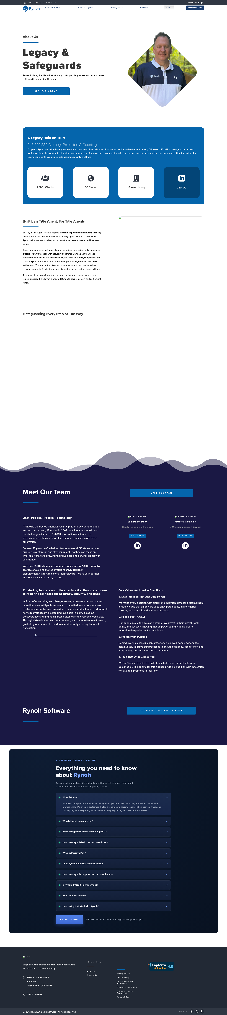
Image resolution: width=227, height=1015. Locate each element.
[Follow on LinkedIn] (202, 3)
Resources (144, 8)
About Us (91, 971)
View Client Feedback (39, 431)
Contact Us (51, 3)
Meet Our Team (161, 493)
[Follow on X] (197, 1011)
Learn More (34, 364)
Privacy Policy (123, 974)
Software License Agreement (125, 993)
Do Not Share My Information (125, 983)
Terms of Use (123, 997)
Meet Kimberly (185, 536)
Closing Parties (117, 8)
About (168, 8)
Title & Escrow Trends (127, 988)
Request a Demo (46, 91)
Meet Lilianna (137, 536)
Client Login (32, 3)
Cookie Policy (123, 978)
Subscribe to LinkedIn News (161, 710)
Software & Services (52, 8)
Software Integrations (86, 8)
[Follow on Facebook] (199, 3)
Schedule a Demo (195, 8)
